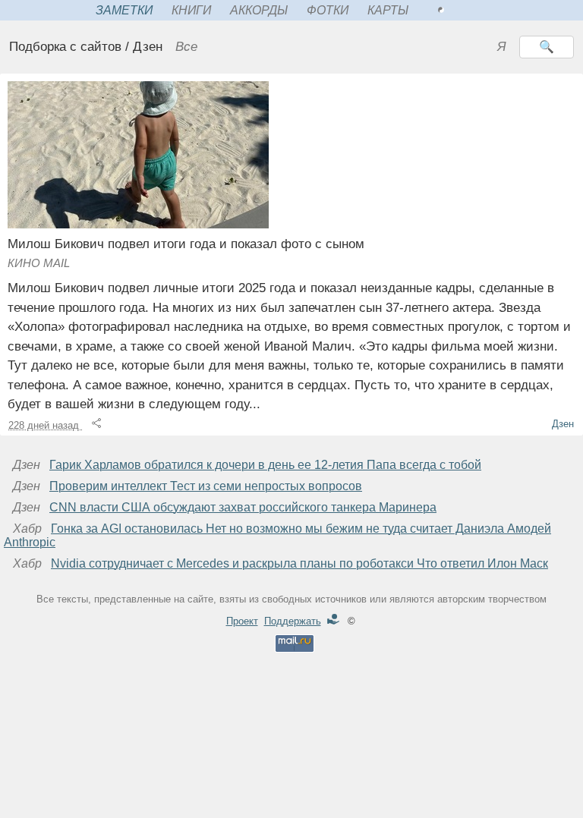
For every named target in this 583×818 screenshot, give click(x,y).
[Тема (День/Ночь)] (458, 10)
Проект (242, 621)
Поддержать (292, 621)
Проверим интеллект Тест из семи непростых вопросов (205, 486)
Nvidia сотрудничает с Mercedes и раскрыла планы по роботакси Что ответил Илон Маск (299, 563)
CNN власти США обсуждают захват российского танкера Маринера (242, 507)
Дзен (563, 423)
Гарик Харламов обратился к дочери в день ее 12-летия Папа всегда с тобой (265, 464)
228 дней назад (45, 425)
